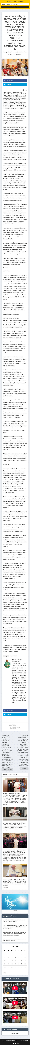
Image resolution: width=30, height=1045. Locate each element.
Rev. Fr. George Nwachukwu (15, 52)
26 (12, 967)
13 (15, 960)
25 (8, 967)
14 (18, 960)
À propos (6, 656)
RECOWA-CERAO (12, 1040)
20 (15, 964)
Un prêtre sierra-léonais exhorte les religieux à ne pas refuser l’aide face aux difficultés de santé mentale (15, 927)
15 (21, 960)
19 (12, 964)
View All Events (15, 1033)
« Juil (4, 972)
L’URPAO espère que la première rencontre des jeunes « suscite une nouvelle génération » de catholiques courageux (14, 934)
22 (21, 964)
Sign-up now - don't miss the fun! (15, 1)
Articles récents (13, 656)
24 (4, 967)
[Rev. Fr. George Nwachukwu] (7, 667)
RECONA (25, 1040)
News (14, 54)
